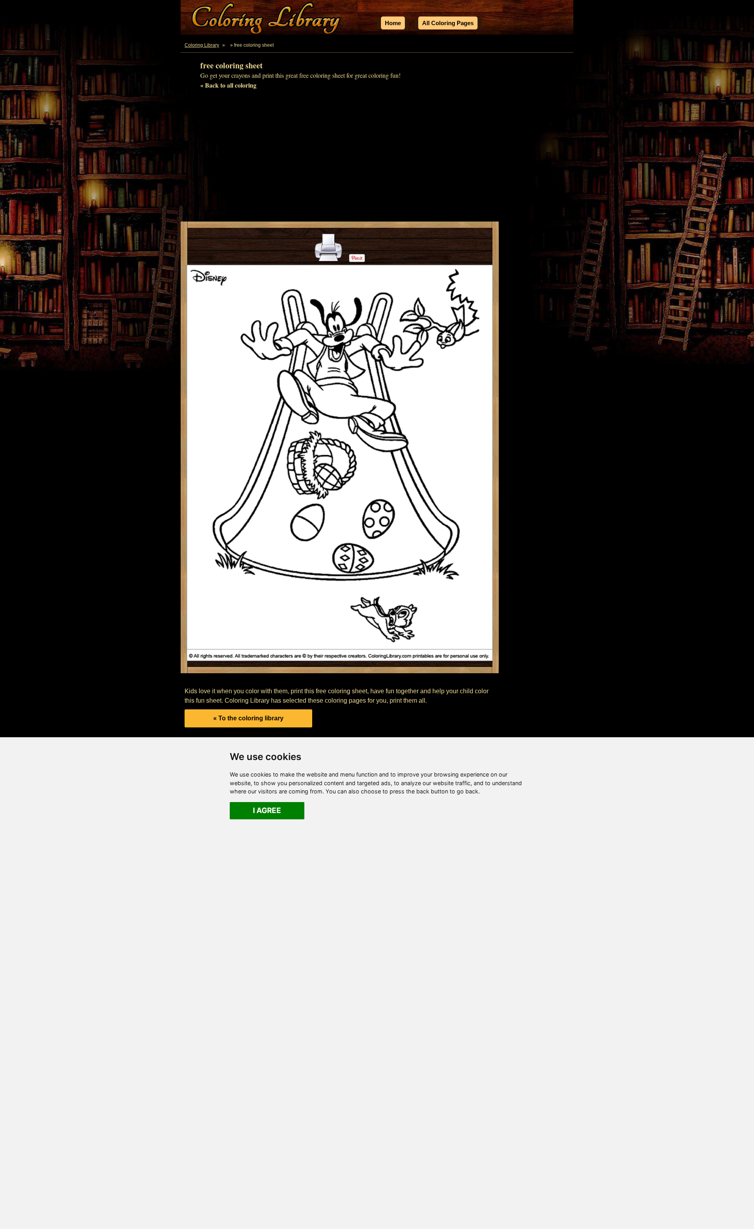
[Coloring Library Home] (267, 20)
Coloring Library (202, 45)
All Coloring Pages (448, 23)
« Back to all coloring (228, 85)
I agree (267, 810)
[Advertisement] (377, 159)
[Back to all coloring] (228, 45)
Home (393, 23)
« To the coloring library (248, 718)
